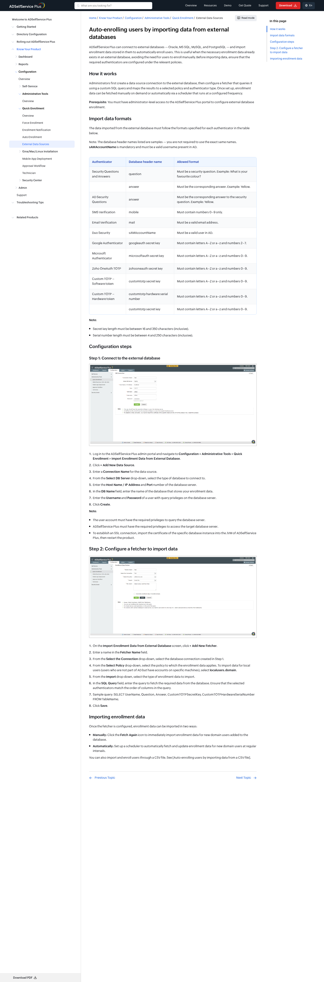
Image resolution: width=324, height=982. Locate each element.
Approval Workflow (33, 165)
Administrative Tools (157, 17)
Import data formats (282, 35)
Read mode (248, 17)
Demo (227, 5)
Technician (29, 172)
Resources (210, 5)
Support (263, 5)
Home (92, 17)
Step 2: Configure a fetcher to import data (286, 50)
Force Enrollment (32, 122)
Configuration (133, 17)
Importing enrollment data (286, 58)
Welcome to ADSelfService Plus (32, 19)
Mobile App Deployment (37, 158)
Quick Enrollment (182, 17)
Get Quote (245, 5)
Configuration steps (282, 41)
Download (286, 5)
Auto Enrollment (32, 137)
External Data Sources (35, 144)
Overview (191, 5)
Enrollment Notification (36, 129)
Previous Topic (105, 777)
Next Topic (243, 777)
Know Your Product (110, 17)
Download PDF (23, 977)
